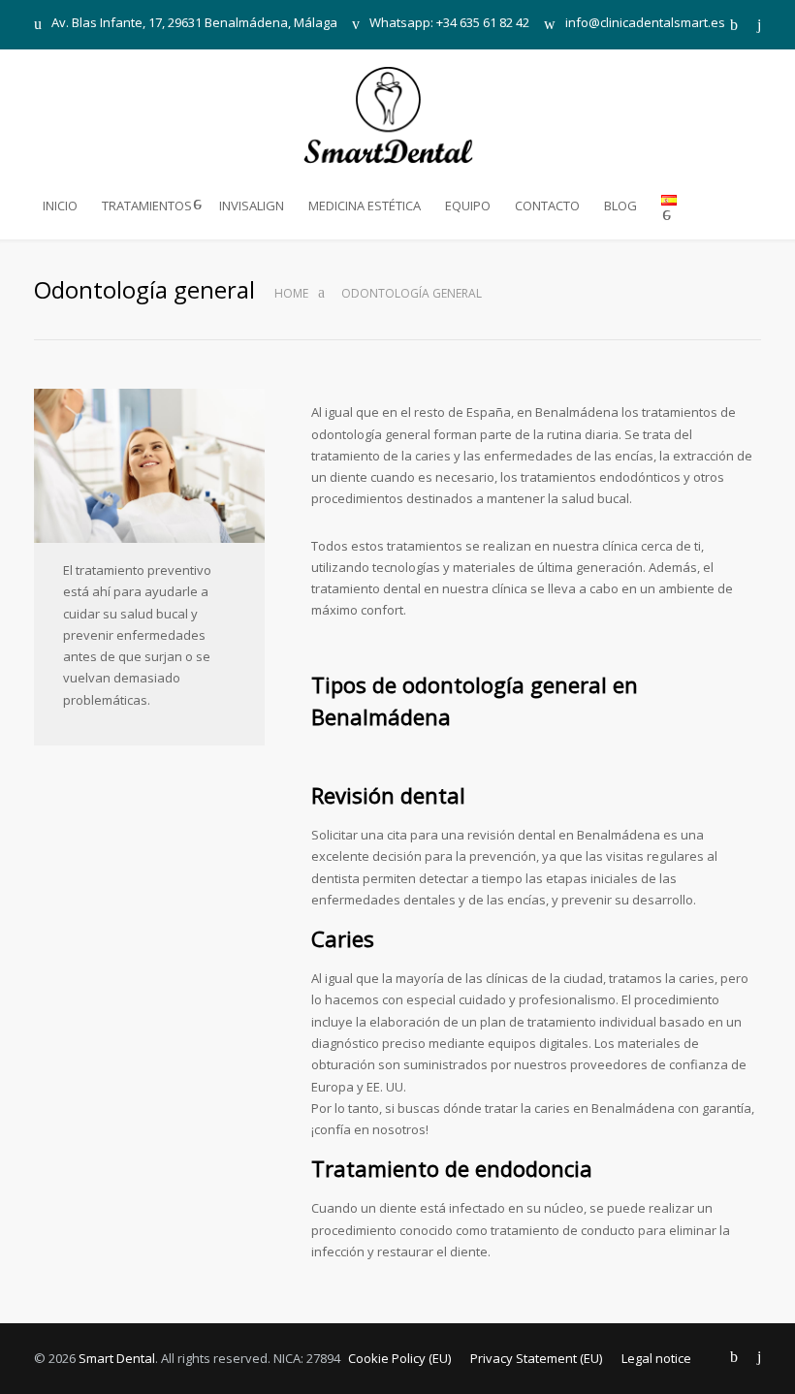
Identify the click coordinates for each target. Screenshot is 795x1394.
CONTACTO (547, 205)
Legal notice (656, 1358)
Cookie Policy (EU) (399, 1358)
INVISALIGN (251, 205)
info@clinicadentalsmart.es (645, 23)
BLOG (620, 205)
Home (291, 293)
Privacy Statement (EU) (536, 1358)
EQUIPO (468, 205)
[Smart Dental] (398, 115)
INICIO (60, 205)
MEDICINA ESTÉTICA (364, 205)
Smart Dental (117, 1358)
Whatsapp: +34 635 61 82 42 (449, 23)
